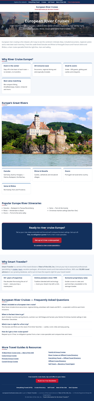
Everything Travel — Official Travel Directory (64, 358)
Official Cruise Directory (57, 361)
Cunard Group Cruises (10, 362)
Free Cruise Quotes (74, 2)
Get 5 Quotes (73, 387)
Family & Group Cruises (57, 352)
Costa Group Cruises (9, 356)
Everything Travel (34, 2)
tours (20, 269)
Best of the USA (61, 2)
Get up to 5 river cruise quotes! (47, 240)
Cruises (43, 2)
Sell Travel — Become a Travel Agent (61, 364)
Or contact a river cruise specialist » (47, 245)
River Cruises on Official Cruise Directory (63, 355)
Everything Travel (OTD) (24, 387)
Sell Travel (51, 2)
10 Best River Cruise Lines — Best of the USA (18, 353)
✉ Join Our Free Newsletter (47, 381)
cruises (15, 269)
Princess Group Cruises (10, 359)
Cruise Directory (40, 387)
